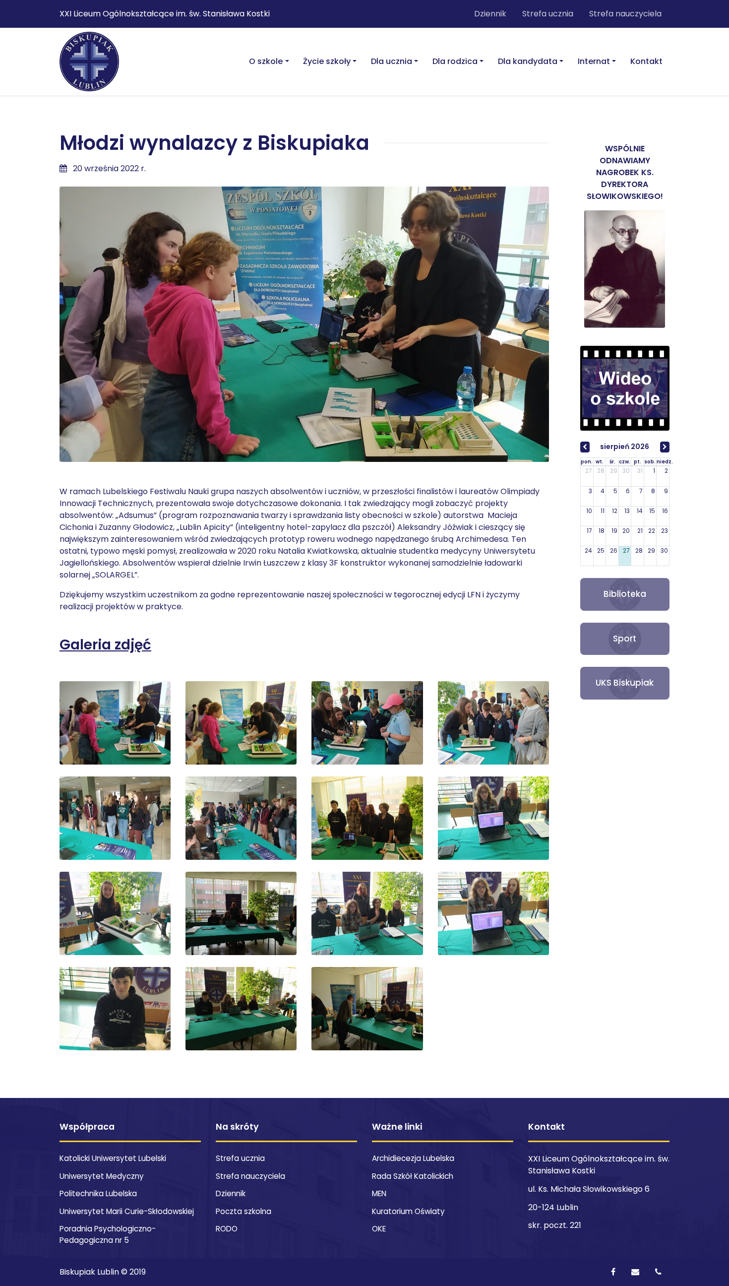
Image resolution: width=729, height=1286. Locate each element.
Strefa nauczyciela (625, 13)
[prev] (585, 447)
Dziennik (490, 13)
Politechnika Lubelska (98, 1193)
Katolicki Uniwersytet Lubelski (113, 1158)
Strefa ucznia (547, 13)
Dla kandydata (527, 61)
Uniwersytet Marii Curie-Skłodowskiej (127, 1211)
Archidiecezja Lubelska (413, 1158)
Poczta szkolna (243, 1211)
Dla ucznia (391, 61)
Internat (594, 61)
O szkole (266, 61)
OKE (379, 1228)
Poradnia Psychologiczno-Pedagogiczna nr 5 (108, 1234)
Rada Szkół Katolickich (412, 1176)
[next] (664, 447)
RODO (227, 1228)
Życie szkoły (327, 61)
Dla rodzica (455, 61)
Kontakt (646, 61)
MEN (379, 1193)
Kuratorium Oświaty (408, 1211)
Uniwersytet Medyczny (102, 1176)
